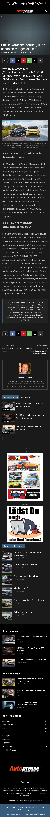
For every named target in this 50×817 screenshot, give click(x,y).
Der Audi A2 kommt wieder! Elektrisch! (31, 660)
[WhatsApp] (29, 60)
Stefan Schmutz (10, 52)
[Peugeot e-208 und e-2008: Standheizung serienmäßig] (8, 705)
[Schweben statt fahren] (7, 615)
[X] (18, 60)
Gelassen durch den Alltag (26, 576)
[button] (4, 11)
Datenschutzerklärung (26, 807)
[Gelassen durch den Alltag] (7, 580)
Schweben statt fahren (24, 612)
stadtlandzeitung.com (25, 810)
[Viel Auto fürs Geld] (7, 591)
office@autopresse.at (33, 801)
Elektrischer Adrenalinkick (25, 564)
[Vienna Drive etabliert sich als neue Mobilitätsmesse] (8, 682)
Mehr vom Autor (27, 397)
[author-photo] (25, 374)
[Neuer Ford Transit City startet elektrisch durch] (8, 406)
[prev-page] (3, 438)
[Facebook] (12, 60)
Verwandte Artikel (11, 397)
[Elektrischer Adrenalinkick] (7, 568)
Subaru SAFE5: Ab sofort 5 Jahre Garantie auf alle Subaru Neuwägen (37, 351)
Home (6, 807)
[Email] (34, 60)
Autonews (10, 17)
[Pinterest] (23, 60)
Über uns (13, 807)
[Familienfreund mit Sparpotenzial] (7, 603)
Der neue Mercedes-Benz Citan (12, 349)
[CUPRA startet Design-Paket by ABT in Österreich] (8, 418)
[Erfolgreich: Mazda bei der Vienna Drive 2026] (8, 693)
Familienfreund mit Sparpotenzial (29, 600)
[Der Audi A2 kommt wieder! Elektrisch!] (8, 429)
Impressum (40, 807)
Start (2, 17)
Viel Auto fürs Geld (22, 588)
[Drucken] (40, 60)
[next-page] (7, 438)
